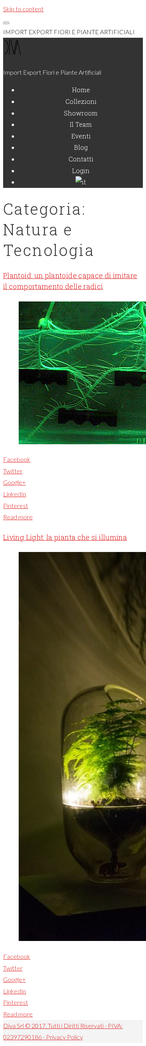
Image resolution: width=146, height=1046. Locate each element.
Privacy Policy (64, 1037)
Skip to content (23, 8)
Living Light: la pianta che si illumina (65, 537)
